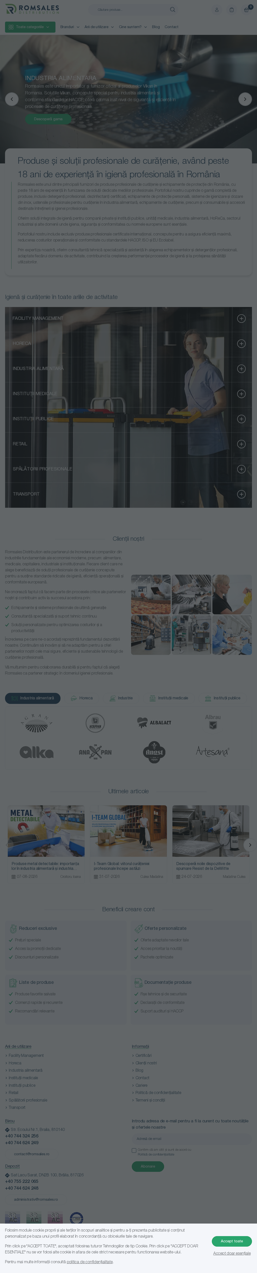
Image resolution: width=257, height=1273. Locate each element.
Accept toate (232, 1241)
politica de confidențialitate (90, 1262)
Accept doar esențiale (232, 1253)
